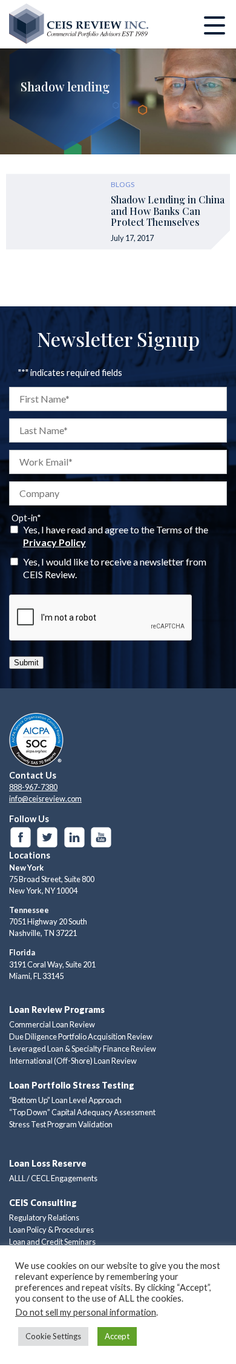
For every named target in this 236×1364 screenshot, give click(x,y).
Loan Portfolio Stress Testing (71, 1085)
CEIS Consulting (43, 1203)
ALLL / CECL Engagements (53, 1178)
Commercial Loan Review (52, 1024)
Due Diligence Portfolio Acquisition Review (80, 1036)
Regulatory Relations (44, 1217)
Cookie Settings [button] (53, 1336)
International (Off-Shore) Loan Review (73, 1061)
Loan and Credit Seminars (52, 1242)
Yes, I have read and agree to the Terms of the (115, 536)
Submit (26, 662)
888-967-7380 (33, 787)
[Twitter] (47, 837)
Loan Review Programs (57, 1009)
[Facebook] (20, 837)
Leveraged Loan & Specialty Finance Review (82, 1048)
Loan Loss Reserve (48, 1163)
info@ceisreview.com (45, 798)
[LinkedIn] (74, 837)
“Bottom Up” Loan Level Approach (65, 1100)
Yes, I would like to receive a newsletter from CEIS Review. (114, 568)
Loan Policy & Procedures (51, 1229)
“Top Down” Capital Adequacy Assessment (82, 1112)
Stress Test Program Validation (61, 1124)
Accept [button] (117, 1336)
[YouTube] (101, 837)
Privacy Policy (54, 542)
